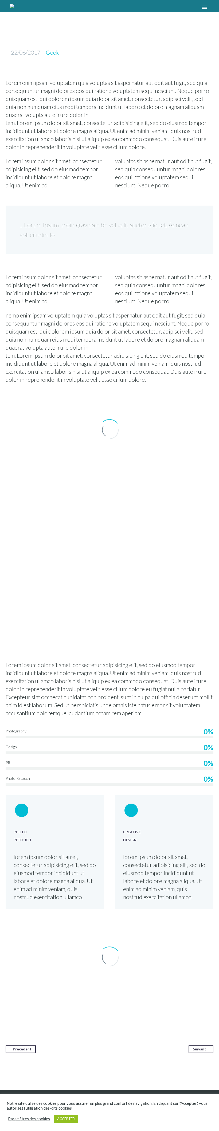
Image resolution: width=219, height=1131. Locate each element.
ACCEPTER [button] (66, 1119)
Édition (60, 13)
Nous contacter (137, 13)
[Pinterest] (30, 1014)
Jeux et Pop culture (94, 13)
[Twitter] (20, 1014)
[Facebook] (10, 1014)
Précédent (22, 1049)
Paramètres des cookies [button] (29, 1119)
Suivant (199, 1049)
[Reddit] (61, 1014)
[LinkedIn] (51, 1014)
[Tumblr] (40, 1014)
